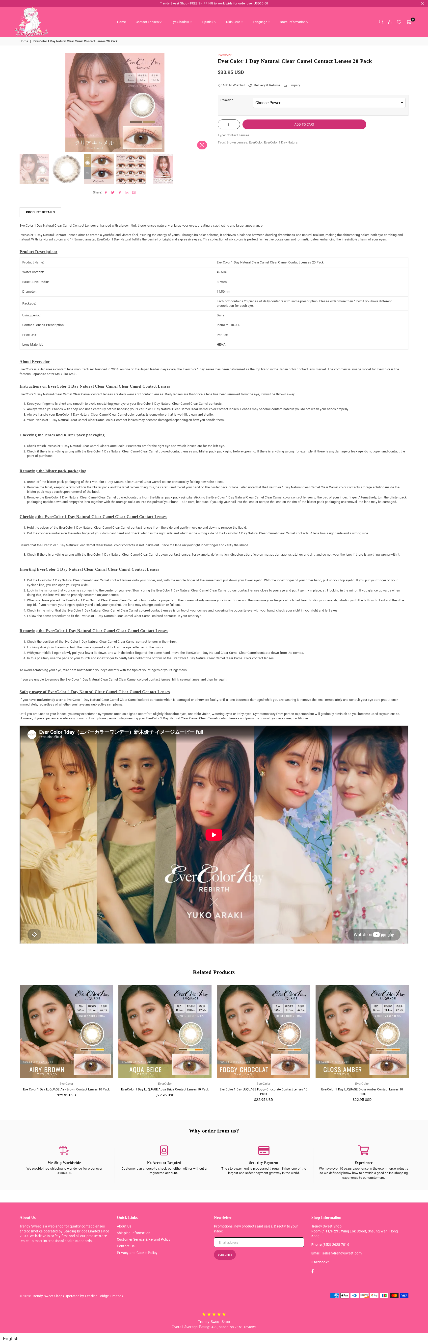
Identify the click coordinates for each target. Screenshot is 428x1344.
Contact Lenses (147, 22)
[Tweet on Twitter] (113, 192)
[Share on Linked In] (127, 192)
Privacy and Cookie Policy (137, 1253)
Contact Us (126, 1246)
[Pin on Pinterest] (120, 192)
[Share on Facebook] (106, 192)
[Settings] (390, 22)
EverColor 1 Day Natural (281, 142)
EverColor (224, 55)
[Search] (381, 22)
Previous (24, 102)
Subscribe (225, 1254)
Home (121, 22)
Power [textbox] (226, 100)
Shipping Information (134, 1233)
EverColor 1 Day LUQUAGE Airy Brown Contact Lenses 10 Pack (66, 1089)
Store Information (292, 22)
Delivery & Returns (266, 85)
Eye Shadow (180, 22)
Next (206, 102)
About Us (124, 1226)
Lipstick (208, 22)
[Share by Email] (134, 192)
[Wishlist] (399, 22)
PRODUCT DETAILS (40, 212)
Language (260, 22)
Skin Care (233, 22)
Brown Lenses (237, 142)
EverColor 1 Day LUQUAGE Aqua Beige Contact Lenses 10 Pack (165, 1089)
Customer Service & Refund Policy (143, 1239)
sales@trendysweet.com (341, 1253)
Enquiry (294, 85)
